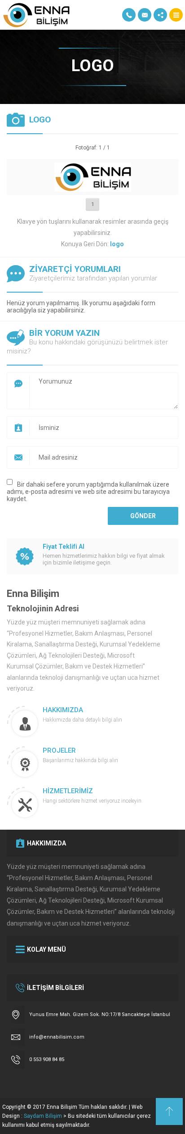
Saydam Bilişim (43, 1116)
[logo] (92, 188)
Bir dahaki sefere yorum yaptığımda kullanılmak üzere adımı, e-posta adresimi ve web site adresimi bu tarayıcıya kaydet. (88, 491)
